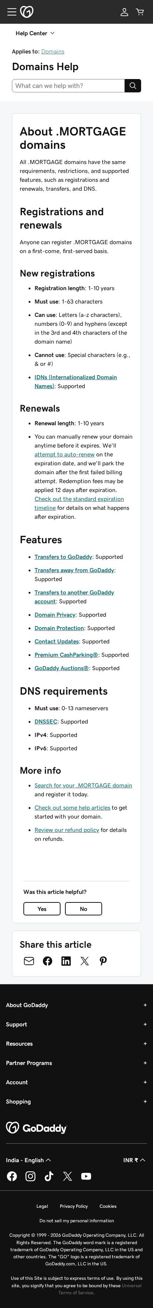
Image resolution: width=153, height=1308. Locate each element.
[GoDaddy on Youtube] (86, 1180)
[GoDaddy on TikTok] (49, 1180)
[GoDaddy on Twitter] (68, 1180)
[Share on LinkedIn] (66, 961)
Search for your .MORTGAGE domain (83, 785)
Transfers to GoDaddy (63, 557)
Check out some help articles (72, 807)
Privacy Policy (74, 1206)
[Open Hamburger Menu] (9, 12)
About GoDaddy (27, 1005)
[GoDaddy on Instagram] (30, 1180)
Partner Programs (29, 1063)
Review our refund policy (67, 830)
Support (16, 1024)
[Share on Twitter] (84, 961)
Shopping (18, 1101)
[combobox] (68, 85)
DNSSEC (46, 721)
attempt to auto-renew (65, 454)
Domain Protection (59, 628)
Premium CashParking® (66, 655)
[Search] (133, 85)
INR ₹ (130, 1160)
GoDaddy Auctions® (62, 668)
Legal (42, 1206)
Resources (19, 1043)
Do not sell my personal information (76, 1220)
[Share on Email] (29, 961)
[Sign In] (124, 12)
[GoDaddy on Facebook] (12, 1180)
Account (17, 1082)
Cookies (108, 1206)
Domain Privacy (55, 614)
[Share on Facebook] (47, 961)
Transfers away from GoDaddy (74, 570)
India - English (25, 1160)
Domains (52, 51)
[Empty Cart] (140, 12)
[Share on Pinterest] (103, 961)
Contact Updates (57, 641)
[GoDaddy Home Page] (37, 1128)
